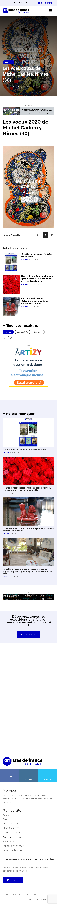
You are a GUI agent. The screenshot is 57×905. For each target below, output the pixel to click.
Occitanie (37, 332)
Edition (8, 62)
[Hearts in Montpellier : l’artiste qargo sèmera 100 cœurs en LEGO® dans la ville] (11, 284)
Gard (7, 336)
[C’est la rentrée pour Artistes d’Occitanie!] (11, 262)
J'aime (9, 770)
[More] (51, 235)
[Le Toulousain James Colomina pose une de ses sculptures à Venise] (11, 306)
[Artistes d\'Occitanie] (17, 10)
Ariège (5, 576)
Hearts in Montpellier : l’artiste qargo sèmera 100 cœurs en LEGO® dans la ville (37, 278)
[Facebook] (45, 235)
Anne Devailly (14, 87)
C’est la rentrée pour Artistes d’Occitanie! (36, 255)
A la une (24, 259)
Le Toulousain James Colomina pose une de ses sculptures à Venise (35, 301)
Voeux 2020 (22, 332)
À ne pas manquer (18, 413)
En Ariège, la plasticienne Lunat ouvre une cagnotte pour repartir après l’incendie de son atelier (27, 571)
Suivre (28, 770)
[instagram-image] (15, 664)
